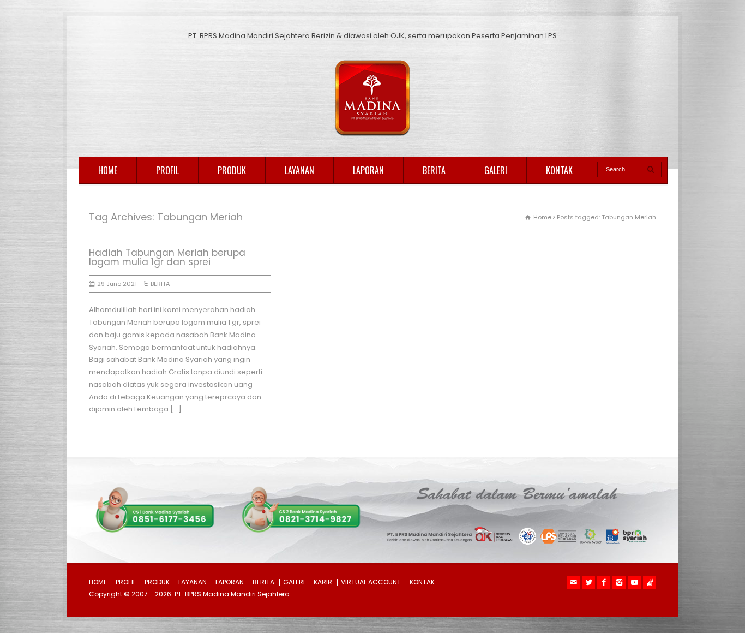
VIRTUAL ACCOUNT (371, 582)
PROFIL (167, 170)
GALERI (495, 170)
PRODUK (232, 170)
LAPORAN (368, 170)
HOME (107, 170)
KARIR (323, 582)
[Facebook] (603, 582)
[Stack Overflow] (649, 582)
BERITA (434, 170)
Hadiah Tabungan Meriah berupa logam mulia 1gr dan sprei (167, 257)
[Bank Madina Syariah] (372, 136)
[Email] (573, 582)
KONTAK (559, 170)
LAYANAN (299, 170)
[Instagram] (619, 582)
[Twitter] (588, 582)
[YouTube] (634, 582)
